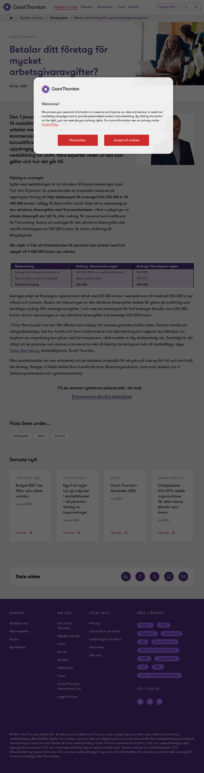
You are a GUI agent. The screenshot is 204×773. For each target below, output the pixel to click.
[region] (103, 115)
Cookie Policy (50, 125)
